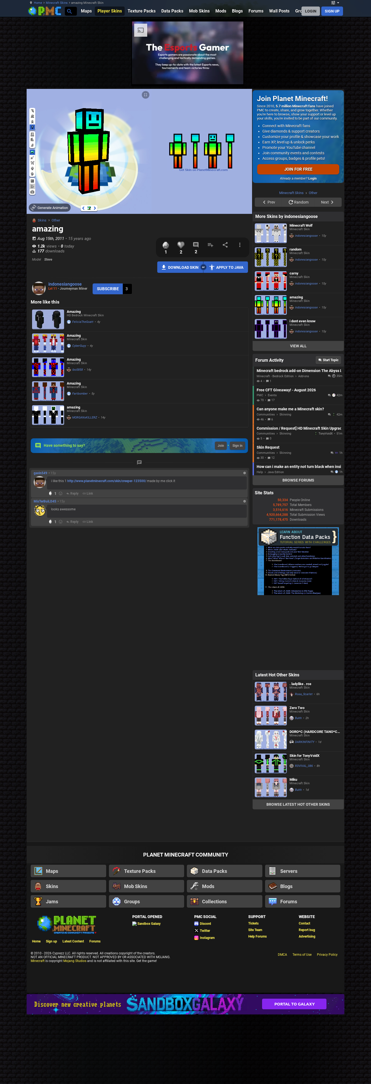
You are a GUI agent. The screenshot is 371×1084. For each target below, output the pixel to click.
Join (221, 446)
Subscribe (108, 288)
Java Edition (276, 541)
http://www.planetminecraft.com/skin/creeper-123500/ (106, 481)
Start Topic (330, 429)
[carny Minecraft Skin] (271, 350)
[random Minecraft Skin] (271, 326)
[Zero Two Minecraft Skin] (271, 784)
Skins (42, 220)
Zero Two (297, 776)
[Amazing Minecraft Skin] (48, 319)
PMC (260, 464)
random (295, 318)
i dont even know (303, 390)
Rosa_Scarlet (304, 763)
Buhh (298, 787)
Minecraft (38, 1030)
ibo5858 (77, 369)
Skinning (285, 483)
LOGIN (310, 11)
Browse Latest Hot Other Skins (298, 873)
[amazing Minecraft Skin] (48, 415)
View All (298, 415)
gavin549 (40, 473)
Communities (266, 483)
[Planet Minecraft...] (69, 11)
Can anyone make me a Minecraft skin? (290, 478)
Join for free (298, 169)
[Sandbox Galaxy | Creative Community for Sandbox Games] (185, 1073)
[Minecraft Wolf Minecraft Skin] (271, 302)
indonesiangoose (65, 284)
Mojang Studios (74, 1030)
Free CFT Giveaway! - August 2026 (286, 459)
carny (294, 342)
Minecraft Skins (57, 3)
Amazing (74, 312)
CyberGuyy (79, 346)
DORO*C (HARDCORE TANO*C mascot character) (313, 800)
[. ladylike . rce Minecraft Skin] (271, 760)
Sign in (237, 446)
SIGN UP (332, 11)
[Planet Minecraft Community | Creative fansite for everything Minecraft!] (66, 993)
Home (38, 3)
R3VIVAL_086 (304, 834)
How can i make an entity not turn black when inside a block (299, 535)
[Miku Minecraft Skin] (271, 856)
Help (260, 541)
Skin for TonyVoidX (304, 824)
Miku (293, 848)
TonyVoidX (326, 502)
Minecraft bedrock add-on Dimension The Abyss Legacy (299, 439)
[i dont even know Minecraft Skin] (271, 398)
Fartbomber (80, 393)
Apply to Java (229, 267)
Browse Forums (298, 549)
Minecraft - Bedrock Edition (275, 445)
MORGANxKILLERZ (84, 417)
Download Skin (183, 267)
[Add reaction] (60, 493)
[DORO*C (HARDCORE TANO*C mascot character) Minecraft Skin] (271, 808)
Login (312, 178)
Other (56, 220)
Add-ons (303, 445)
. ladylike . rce (300, 753)
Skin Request (268, 516)
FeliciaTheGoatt (82, 322)
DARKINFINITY (304, 811)
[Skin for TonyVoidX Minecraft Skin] (271, 832)
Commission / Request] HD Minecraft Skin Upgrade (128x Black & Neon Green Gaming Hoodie (299, 497)
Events (272, 464)
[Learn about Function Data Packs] (298, 663)
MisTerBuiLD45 (45, 501)
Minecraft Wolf (301, 294)
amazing (73, 407)
